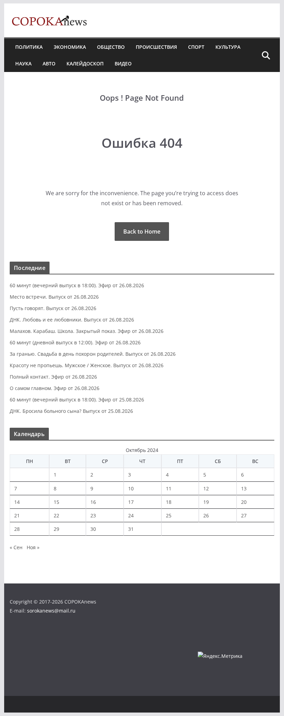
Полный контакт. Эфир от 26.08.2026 (53, 376)
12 (206, 488)
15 (56, 502)
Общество (111, 47)
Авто (49, 63)
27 (244, 515)
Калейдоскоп (85, 63)
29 (56, 529)
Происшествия (156, 47)
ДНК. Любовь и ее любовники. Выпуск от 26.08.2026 (72, 319)
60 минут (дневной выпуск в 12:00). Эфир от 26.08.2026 (75, 342)
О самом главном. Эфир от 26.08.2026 (54, 388)
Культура (227, 47)
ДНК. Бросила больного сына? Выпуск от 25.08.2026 (71, 411)
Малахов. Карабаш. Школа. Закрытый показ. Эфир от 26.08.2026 (86, 331)
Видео (123, 63)
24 (131, 515)
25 (168, 515)
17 (131, 502)
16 (93, 502)
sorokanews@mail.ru (51, 610)
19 (206, 502)
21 (17, 515)
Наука (23, 63)
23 (93, 515)
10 (131, 488)
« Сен (16, 547)
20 (244, 502)
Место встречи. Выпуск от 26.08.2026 (54, 296)
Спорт (196, 47)
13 (244, 488)
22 (56, 515)
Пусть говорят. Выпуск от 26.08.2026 (53, 308)
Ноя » (33, 547)
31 (131, 529)
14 (17, 502)
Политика (29, 47)
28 (17, 529)
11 (168, 488)
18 (168, 502)
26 (206, 515)
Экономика (70, 47)
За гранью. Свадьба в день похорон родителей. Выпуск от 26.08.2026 (93, 354)
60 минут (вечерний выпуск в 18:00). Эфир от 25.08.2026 (77, 399)
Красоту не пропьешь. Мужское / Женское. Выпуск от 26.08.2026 (86, 365)
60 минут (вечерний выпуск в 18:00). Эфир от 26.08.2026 (77, 285)
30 (93, 529)
